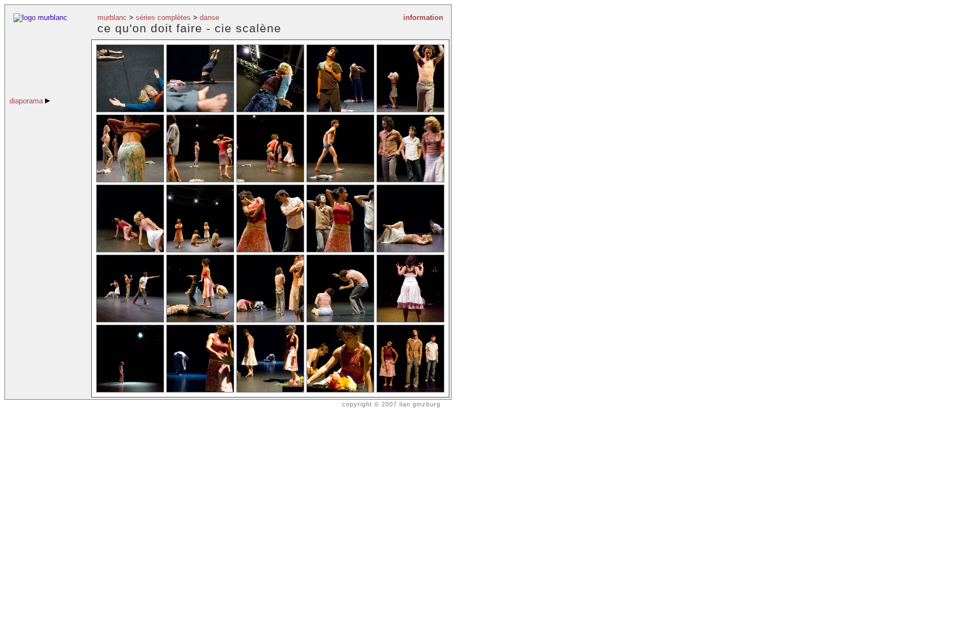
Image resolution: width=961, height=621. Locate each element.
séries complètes (163, 17)
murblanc (112, 17)
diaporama (27, 101)
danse (209, 17)
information (423, 17)
